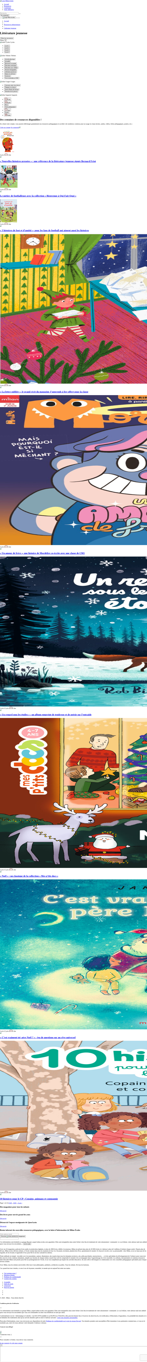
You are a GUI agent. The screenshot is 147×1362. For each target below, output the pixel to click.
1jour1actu (7, 1286)
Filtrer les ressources (7, 38)
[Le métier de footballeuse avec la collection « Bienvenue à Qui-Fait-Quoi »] (9, 187)
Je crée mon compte (16, 1343)
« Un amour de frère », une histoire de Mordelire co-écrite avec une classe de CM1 (42, 553)
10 (14, 1203)
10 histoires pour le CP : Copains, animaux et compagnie (29, 1198)
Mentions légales (9, 1275)
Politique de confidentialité (12, 1277)
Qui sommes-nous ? (10, 1273)
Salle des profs (8, 1284)
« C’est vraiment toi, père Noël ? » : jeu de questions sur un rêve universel (38, 1037)
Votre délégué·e (9, 9)
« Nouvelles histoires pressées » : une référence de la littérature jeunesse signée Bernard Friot (48, 161)
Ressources (7, 6)
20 (15, 1203)
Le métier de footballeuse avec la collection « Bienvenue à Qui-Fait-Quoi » (38, 196)
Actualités (7, 1282)
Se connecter (4, 15)
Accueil (6, 4)
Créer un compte (5, 127)
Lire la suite (27, 1244)
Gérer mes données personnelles (67, 1318)
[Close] (1, 1331)
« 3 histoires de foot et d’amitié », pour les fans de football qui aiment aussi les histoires (44, 230)
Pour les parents (9, 1287)
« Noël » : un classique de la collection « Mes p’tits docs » (29, 876)
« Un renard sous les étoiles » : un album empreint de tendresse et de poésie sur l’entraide (46, 714)
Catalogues (7, 8)
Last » (20, 1203)
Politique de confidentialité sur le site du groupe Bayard (63, 1321)
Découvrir (3, 1211)
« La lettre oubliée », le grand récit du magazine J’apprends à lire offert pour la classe (44, 391)
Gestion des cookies (10, 1279)
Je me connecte (5, 1343)
